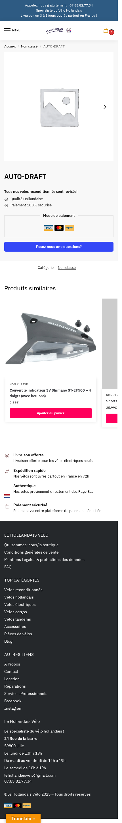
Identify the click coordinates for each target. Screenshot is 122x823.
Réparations (15, 686)
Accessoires (15, 626)
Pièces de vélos (18, 633)
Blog (8, 641)
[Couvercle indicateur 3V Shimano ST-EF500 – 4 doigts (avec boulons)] (50, 338)
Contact (11, 671)
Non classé (29, 46)
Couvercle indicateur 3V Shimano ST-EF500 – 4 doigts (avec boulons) (50, 393)
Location (12, 678)
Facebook (12, 700)
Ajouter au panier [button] (50, 413)
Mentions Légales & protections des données (44, 559)
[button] (106, 31)
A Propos (12, 664)
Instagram (13, 708)
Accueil (10, 46)
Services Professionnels (25, 693)
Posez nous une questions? (59, 246)
